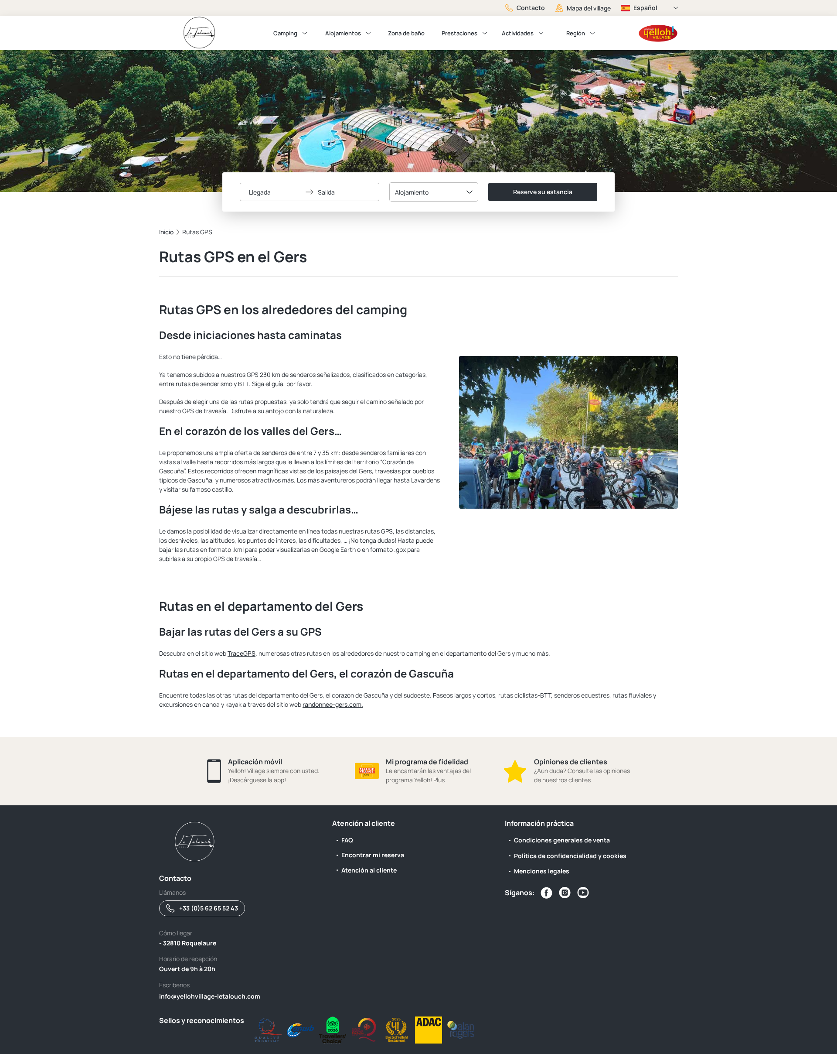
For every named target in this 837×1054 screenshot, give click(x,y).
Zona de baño (406, 33)
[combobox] (434, 192)
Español (645, 7)
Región (575, 33)
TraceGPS (241, 653)
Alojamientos (343, 33)
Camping (285, 33)
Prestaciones (459, 33)
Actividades (518, 33)
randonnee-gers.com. (333, 704)
